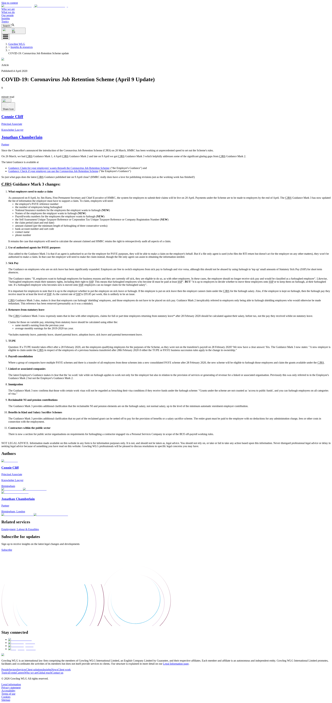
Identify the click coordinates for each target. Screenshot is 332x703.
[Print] (6, 100)
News (54, 669)
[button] (34, 5)
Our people (7, 15)
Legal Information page (176, 663)
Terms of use (8, 693)
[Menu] (5, 37)
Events (12, 672)
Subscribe (6, 549)
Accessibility (8, 690)
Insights (5, 18)
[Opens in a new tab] (20, 639)
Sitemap (5, 700)
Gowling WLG (16, 44)
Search (6, 26)
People (5, 669)
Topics (5, 21)
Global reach (45, 672)
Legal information (11, 684)
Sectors (13, 669)
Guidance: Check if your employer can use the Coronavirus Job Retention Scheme (53, 171)
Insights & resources (22, 47)
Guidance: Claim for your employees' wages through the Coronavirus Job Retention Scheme (58, 168)
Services (21, 669)
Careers (20, 672)
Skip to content (9, 2)
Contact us (57, 672)
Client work (64, 669)
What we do (8, 12)
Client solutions (34, 669)
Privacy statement (11, 687)
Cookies (5, 696)
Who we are (8, 9)
